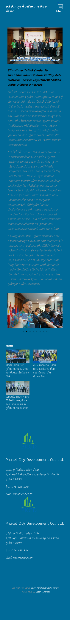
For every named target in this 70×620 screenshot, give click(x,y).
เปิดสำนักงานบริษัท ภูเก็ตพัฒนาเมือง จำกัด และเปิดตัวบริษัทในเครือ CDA (17, 370)
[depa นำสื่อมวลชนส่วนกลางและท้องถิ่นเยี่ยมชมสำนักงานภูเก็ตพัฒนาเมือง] (45, 356)
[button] (11, 310)
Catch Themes (42, 592)
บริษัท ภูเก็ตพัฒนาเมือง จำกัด (26, 9)
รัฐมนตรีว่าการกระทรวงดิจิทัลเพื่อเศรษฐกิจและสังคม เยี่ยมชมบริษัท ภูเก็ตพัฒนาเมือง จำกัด (17, 402)
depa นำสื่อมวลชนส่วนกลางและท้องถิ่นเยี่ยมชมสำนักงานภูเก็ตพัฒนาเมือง (44, 370)
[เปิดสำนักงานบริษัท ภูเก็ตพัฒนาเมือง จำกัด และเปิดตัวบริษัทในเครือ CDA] (17, 356)
